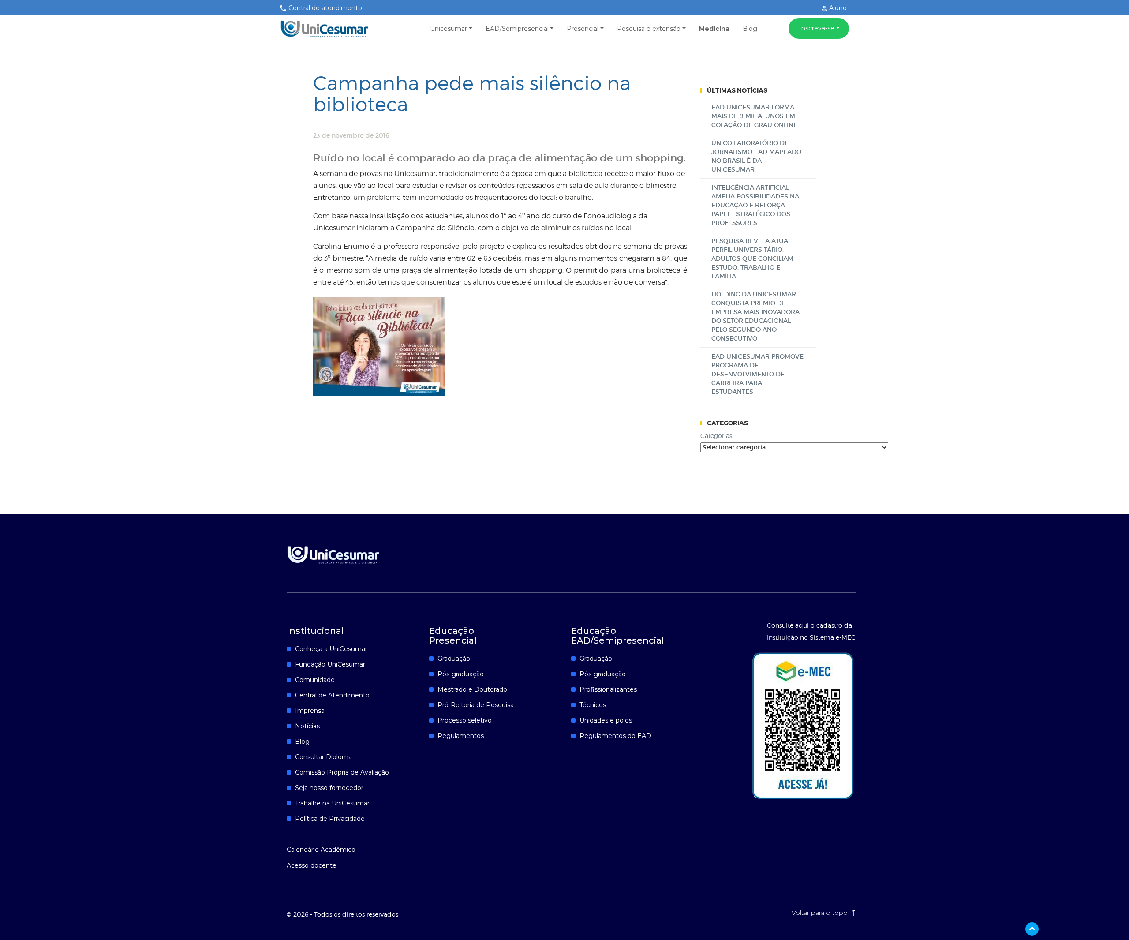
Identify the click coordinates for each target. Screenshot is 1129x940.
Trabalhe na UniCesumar (332, 803)
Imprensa (310, 711)
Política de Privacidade (330, 819)
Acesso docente (311, 865)
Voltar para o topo (820, 913)
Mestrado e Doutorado (472, 689)
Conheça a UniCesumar (331, 649)
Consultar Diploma (323, 757)
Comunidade (315, 680)
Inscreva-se (816, 28)
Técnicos (592, 705)
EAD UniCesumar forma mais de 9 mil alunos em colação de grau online (754, 116)
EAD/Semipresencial (517, 29)
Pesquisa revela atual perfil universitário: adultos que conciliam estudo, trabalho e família (752, 258)
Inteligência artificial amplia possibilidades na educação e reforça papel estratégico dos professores (755, 205)
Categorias (716, 435)
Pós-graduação (460, 674)
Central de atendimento (325, 8)
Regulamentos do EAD (615, 736)
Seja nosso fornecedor (329, 788)
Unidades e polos (605, 720)
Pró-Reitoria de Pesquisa (475, 705)
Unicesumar (448, 29)
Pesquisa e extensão (648, 29)
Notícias (307, 726)
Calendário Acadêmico (321, 850)
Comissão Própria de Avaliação (342, 772)
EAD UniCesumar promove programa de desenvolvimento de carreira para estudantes (757, 374)
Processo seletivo (464, 720)
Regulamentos (460, 736)
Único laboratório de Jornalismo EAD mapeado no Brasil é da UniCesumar (756, 156)
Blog (750, 29)
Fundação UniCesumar (330, 664)
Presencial (582, 29)
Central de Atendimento (332, 695)
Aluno (837, 8)
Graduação (453, 659)
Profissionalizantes (608, 689)
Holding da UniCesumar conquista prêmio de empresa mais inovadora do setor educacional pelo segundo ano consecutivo (755, 316)
